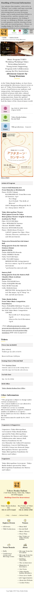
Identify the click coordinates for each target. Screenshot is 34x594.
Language (25, 31)
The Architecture (25, 563)
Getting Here (14, 31)
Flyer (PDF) (5, 178)
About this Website (26, 580)
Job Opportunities (26, 578)
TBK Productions (9, 529)
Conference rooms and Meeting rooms (8, 555)
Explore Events (14, 37)
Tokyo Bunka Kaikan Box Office (13, 388)
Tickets (20, 31)
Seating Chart (11, 365)
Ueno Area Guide (25, 575)
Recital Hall (23, 529)
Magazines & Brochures (24, 566)
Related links (24, 515)
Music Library (24, 531)
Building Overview (22, 559)
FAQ (8, 515)
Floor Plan (23, 534)
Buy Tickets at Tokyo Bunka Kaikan (24, 538)
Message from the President (26, 551)
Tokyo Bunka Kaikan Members (25, 572)
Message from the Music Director (26, 555)
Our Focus (23, 569)
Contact (14, 515)
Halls (5, 551)
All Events (6, 526)
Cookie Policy (6, 26)
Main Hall (23, 526)
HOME (4, 37)
